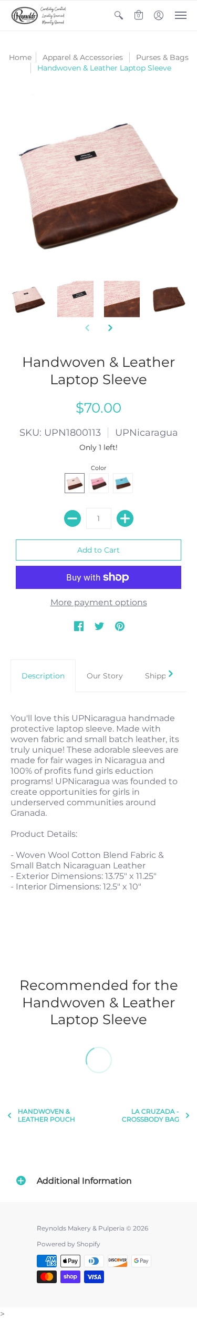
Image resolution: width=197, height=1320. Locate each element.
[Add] (125, 518)
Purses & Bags (162, 57)
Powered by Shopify (68, 1244)
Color (98, 468)
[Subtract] (72, 518)
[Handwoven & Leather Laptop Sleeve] (29, 299)
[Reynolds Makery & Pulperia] (39, 16)
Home (20, 57)
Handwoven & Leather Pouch (46, 1115)
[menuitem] (119, 16)
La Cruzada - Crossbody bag (150, 1115)
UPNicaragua (146, 432)
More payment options (98, 602)
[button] (119, 16)
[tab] (43, 675)
